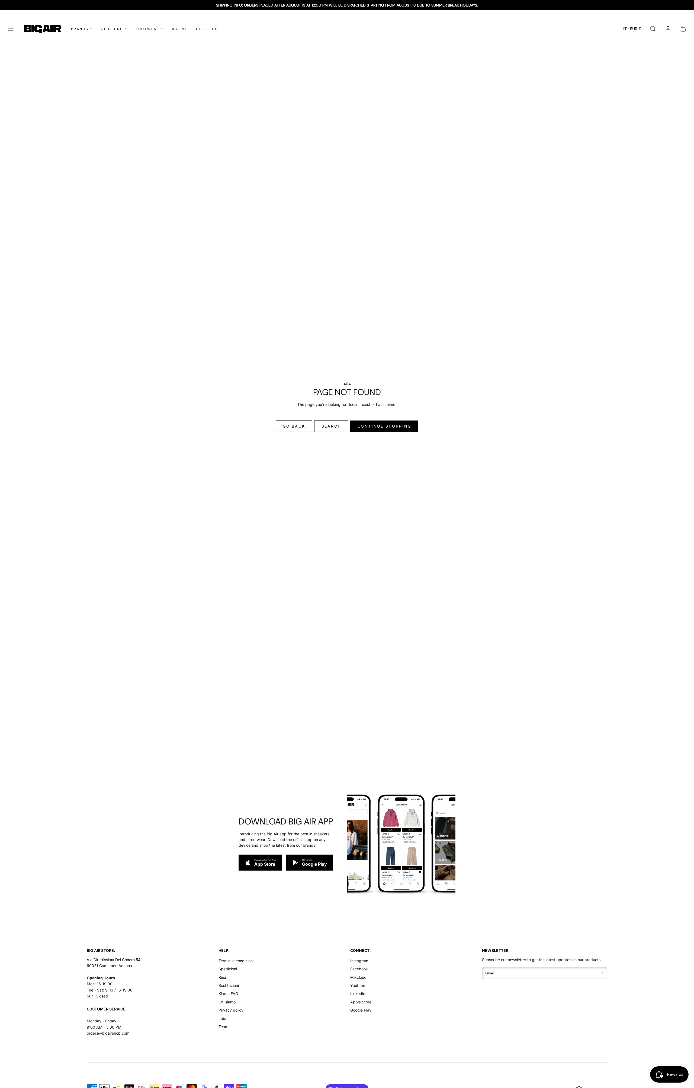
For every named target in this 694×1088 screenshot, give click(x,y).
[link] (667, 28)
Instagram (359, 960)
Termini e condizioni (236, 960)
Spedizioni (228, 969)
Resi (222, 977)
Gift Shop (207, 29)
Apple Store (360, 1002)
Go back (294, 426)
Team (223, 1026)
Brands (79, 29)
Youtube (357, 985)
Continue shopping (385, 426)
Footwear (147, 29)
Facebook (359, 969)
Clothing (112, 29)
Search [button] (331, 426)
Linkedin (357, 993)
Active (179, 29)
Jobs (223, 1018)
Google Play (360, 1010)
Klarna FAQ (228, 993)
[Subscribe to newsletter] (602, 973)
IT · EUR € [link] (632, 28)
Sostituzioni (229, 985)
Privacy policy (231, 1010)
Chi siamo (227, 1002)
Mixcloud (358, 977)
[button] (10, 28)
